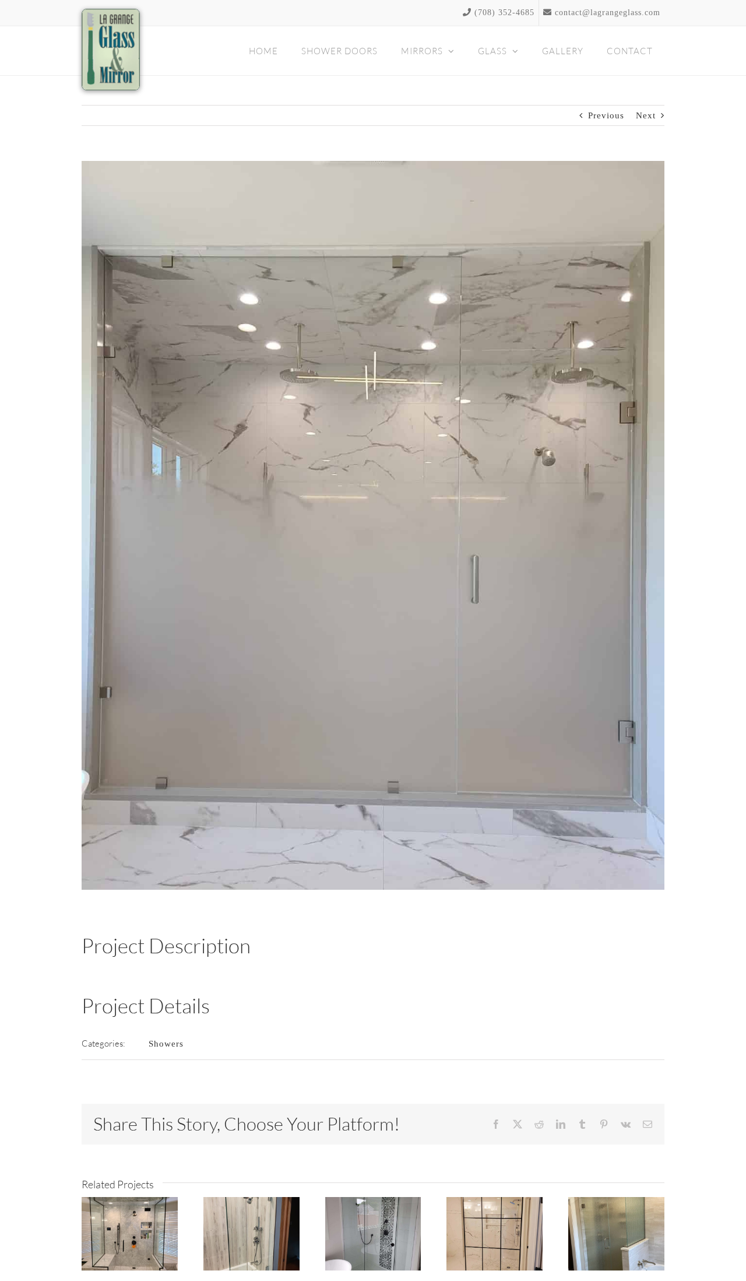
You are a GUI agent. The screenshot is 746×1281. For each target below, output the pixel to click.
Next (646, 115)
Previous (606, 115)
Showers (166, 1043)
